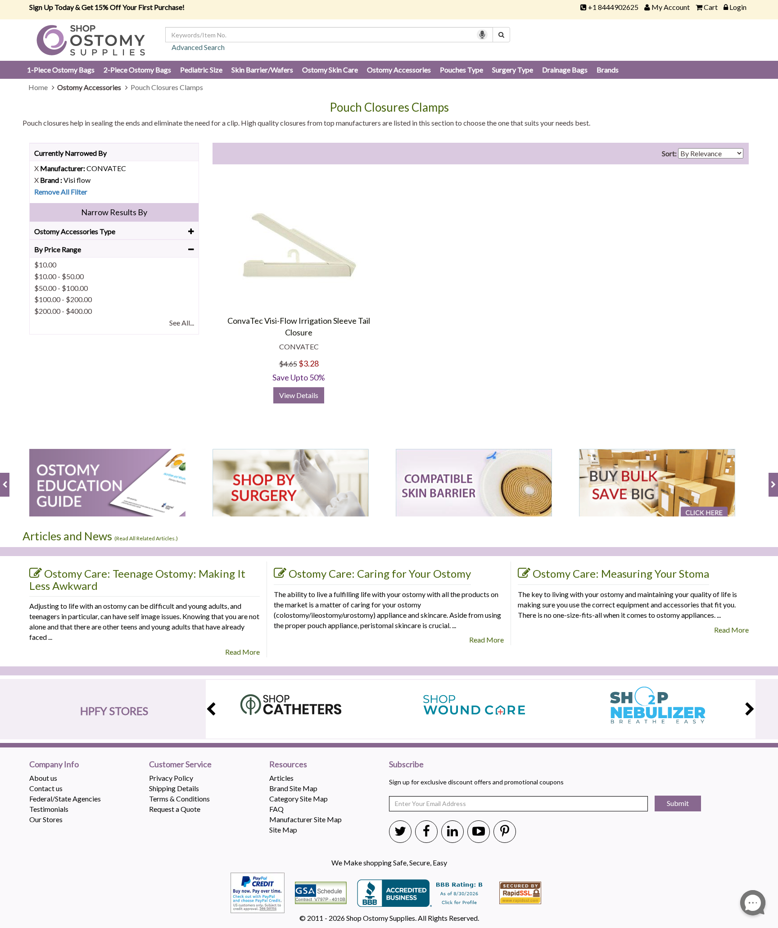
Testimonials (48, 809)
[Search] (501, 34)
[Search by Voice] (482, 34)
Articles (281, 778)
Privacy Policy (171, 778)
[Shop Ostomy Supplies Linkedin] (452, 830)
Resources (288, 764)
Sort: (669, 153)
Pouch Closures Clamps (389, 107)
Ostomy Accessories (399, 69)
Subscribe (406, 764)
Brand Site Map (293, 788)
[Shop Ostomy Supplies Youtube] (478, 830)
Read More (242, 651)
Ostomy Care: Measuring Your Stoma (621, 573)
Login (737, 7)
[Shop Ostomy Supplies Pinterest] (504, 830)
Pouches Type (461, 69)
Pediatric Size (201, 69)
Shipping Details (174, 788)
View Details (298, 395)
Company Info (54, 764)
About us (43, 778)
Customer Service (180, 764)
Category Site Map (298, 798)
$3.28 (309, 363)
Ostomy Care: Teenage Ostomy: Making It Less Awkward (137, 579)
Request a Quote (174, 809)
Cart (711, 7)
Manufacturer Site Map (305, 819)
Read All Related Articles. (146, 538)
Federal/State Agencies (65, 798)
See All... (181, 322)
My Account (670, 7)
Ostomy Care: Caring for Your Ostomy (380, 573)
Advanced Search (198, 47)
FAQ (276, 809)
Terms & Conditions (179, 798)
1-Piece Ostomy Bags (61, 69)
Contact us (46, 788)
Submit (678, 803)
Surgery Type (512, 69)
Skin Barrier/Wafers (262, 69)
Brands (608, 69)
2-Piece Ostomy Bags (137, 69)
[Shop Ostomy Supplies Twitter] (400, 830)
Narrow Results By (114, 212)
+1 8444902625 (613, 7)
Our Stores (46, 819)
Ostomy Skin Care (330, 69)
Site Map (283, 829)
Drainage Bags (565, 69)
